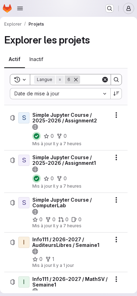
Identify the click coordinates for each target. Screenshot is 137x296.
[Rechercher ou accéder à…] (109, 8)
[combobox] (60, 93)
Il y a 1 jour (63, 265)
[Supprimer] (76, 79)
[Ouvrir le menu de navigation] (20, 8)
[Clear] (105, 79)
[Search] (116, 79)
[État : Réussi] (36, 136)
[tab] (14, 59)
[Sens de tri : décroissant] (116, 93)
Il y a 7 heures (67, 143)
